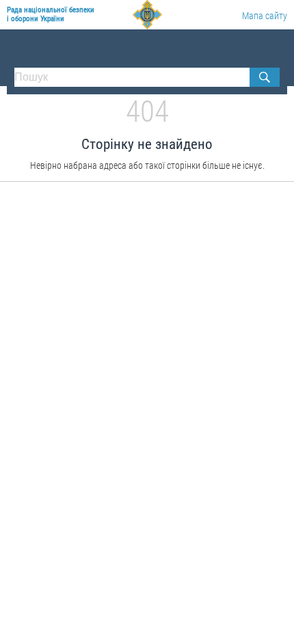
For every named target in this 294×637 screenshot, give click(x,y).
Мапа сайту (264, 15)
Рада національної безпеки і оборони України (50, 14)
